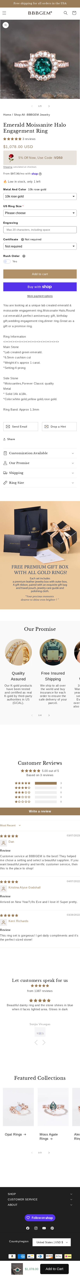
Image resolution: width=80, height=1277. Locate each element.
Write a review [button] (40, 811)
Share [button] (11, 439)
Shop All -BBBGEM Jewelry (32, 114)
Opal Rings (13, 1134)
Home (7, 114)
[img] (9, 836)
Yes (14, 261)
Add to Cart (54, 1269)
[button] (4, 13)
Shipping (7, 167)
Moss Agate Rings (49, 1137)
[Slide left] (31, 106)
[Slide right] (48, 106)
